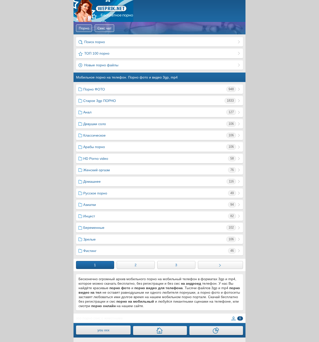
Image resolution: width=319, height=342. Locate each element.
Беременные (158, 228)
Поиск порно (94, 42)
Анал (158, 112)
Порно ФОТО (158, 89)
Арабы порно (158, 147)
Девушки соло (158, 124)
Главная (103, 11)
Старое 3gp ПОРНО (158, 101)
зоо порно (84, 318)
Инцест (158, 216)
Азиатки (158, 205)
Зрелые (158, 239)
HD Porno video (158, 159)
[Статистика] (216, 330)
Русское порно (158, 193)
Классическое (158, 135)
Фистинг (158, 251)
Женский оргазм (158, 170)
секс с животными (108, 318)
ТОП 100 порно (96, 53)
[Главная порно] (160, 330)
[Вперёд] (220, 265)
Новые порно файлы (100, 65)
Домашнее (158, 181)
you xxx (103, 330)
